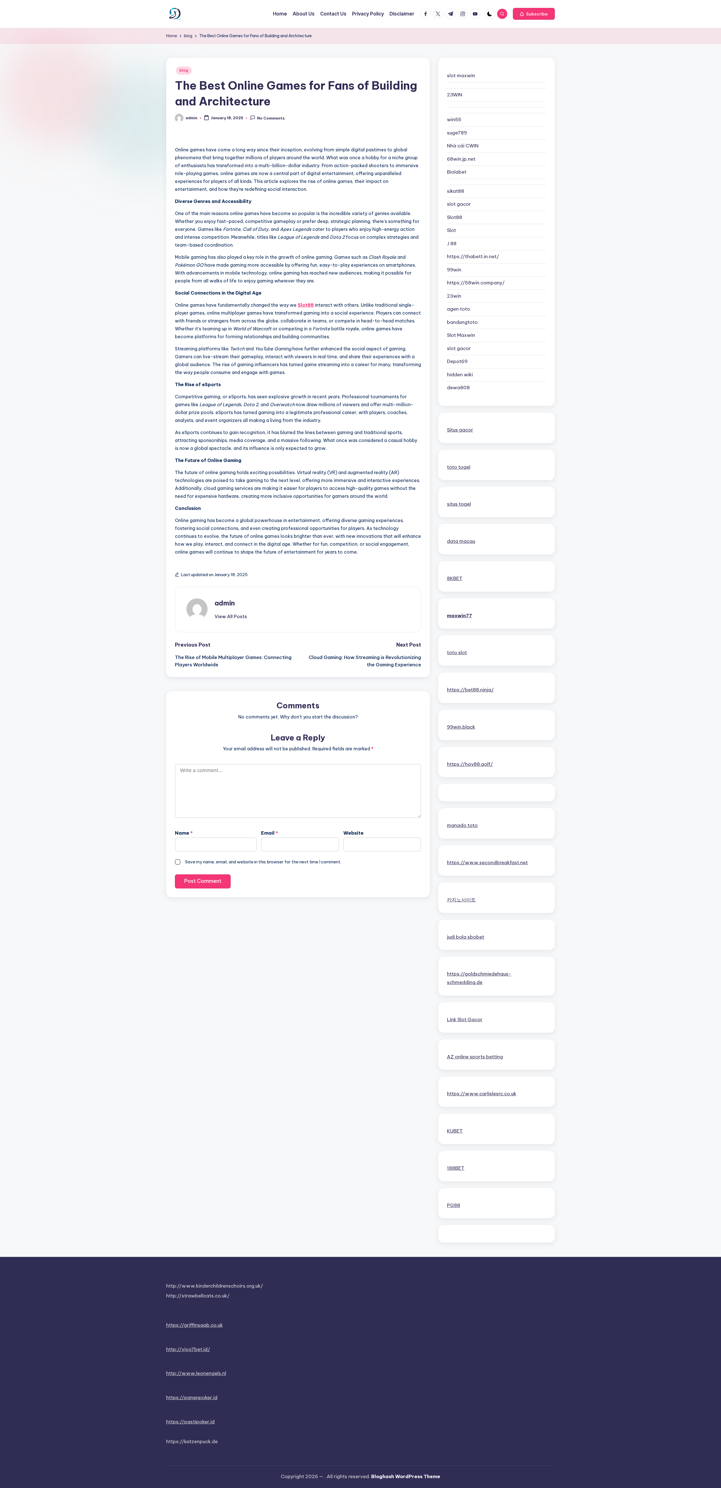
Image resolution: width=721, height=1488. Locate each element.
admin (225, 603)
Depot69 (457, 361)
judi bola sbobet (465, 937)
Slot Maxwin (461, 335)
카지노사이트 (461, 900)
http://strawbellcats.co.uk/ (198, 1296)
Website (353, 833)
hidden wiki (460, 375)
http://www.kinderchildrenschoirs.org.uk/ (214, 1286)
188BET (455, 1168)
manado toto (462, 825)
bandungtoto (462, 322)
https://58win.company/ (476, 283)
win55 (454, 119)
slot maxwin (461, 75)
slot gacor (459, 204)
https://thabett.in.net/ (473, 256)
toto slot (457, 652)
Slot (451, 230)
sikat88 (455, 191)
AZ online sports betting (475, 1057)
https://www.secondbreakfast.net (487, 862)
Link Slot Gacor (464, 1019)
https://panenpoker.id (191, 1397)
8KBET (454, 578)
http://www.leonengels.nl (196, 1373)
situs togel (459, 504)
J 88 (452, 243)
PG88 (453, 1205)
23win (454, 296)
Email (269, 833)
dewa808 (458, 387)
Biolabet (456, 172)
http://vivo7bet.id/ (188, 1349)
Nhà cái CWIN (463, 146)
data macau (461, 541)
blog (183, 70)
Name (184, 833)
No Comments (271, 118)
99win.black (461, 727)
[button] (534, 14)
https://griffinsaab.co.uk (194, 1325)
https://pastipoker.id (190, 1422)
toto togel (458, 467)
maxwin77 (459, 616)
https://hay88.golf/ (470, 764)
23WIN (454, 95)
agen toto (458, 309)
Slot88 (306, 305)
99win (454, 270)
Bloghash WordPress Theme (405, 1476)
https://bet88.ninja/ (470, 690)
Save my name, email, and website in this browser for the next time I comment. (263, 862)
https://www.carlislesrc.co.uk (481, 1094)
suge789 (457, 133)
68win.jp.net (461, 159)
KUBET (455, 1131)
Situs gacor (460, 430)
